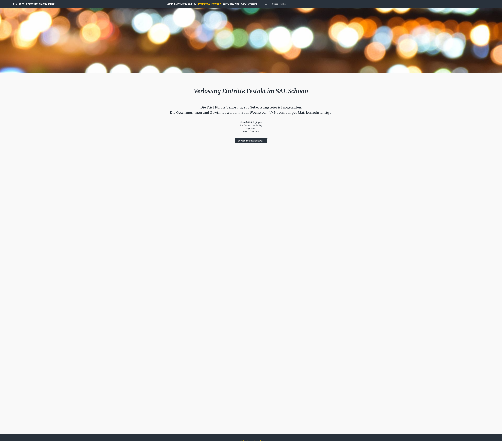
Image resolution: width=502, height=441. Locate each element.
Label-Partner (249, 3)
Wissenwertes (231, 3)
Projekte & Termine (209, 3)
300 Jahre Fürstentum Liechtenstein (33, 3)
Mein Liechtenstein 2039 (181, 3)
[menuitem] (182, 4)
